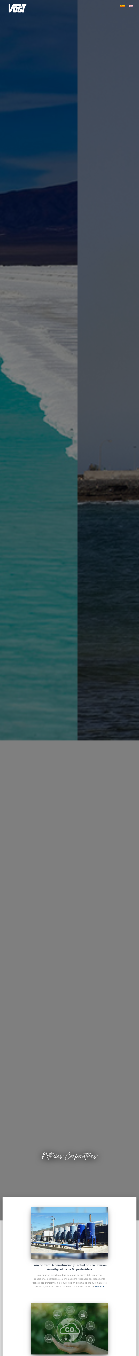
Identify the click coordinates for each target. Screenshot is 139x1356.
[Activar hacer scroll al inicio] (132, 1349)
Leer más (99, 1286)
